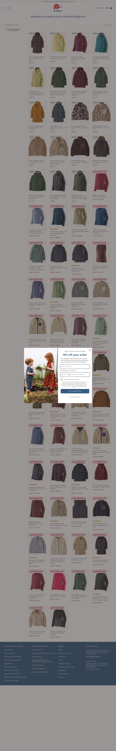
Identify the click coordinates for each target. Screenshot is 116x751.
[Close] (90, 350)
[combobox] (64, 374)
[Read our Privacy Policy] (88, 382)
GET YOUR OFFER (75, 391)
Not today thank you (75, 397)
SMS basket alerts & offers (67, 370)
